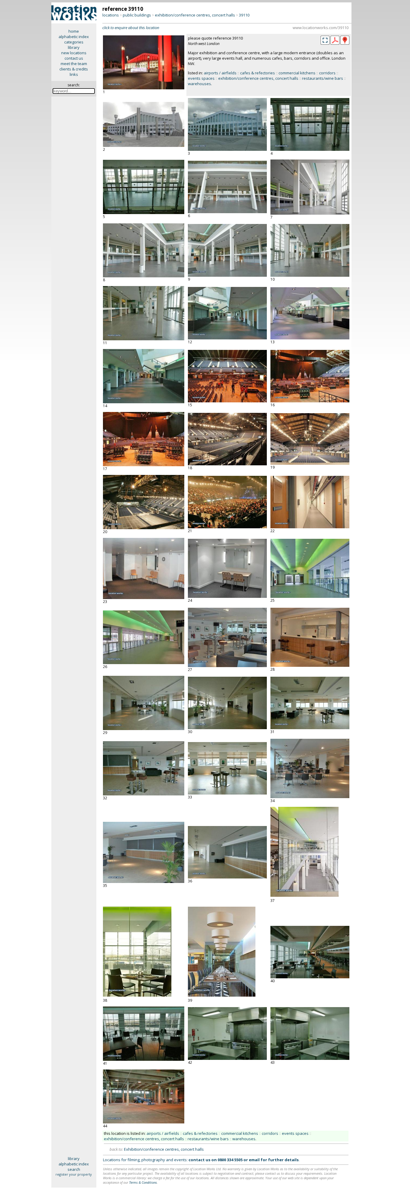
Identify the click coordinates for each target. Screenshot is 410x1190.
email (254, 1159)
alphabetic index (74, 36)
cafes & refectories (257, 73)
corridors (327, 73)
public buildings (137, 15)
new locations (73, 52)
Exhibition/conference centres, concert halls (164, 1149)
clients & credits (73, 69)
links (74, 74)
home (73, 31)
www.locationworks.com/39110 (320, 27)
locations (110, 15)
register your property (74, 1174)
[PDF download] (334, 43)
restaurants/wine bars (322, 78)
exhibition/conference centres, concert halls (195, 15)
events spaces (201, 78)
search (74, 1169)
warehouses (199, 83)
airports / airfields (220, 73)
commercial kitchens (297, 73)
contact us (74, 58)
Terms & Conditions (143, 1182)
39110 (244, 15)
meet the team (74, 63)
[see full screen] (325, 40)
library (74, 47)
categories (73, 42)
